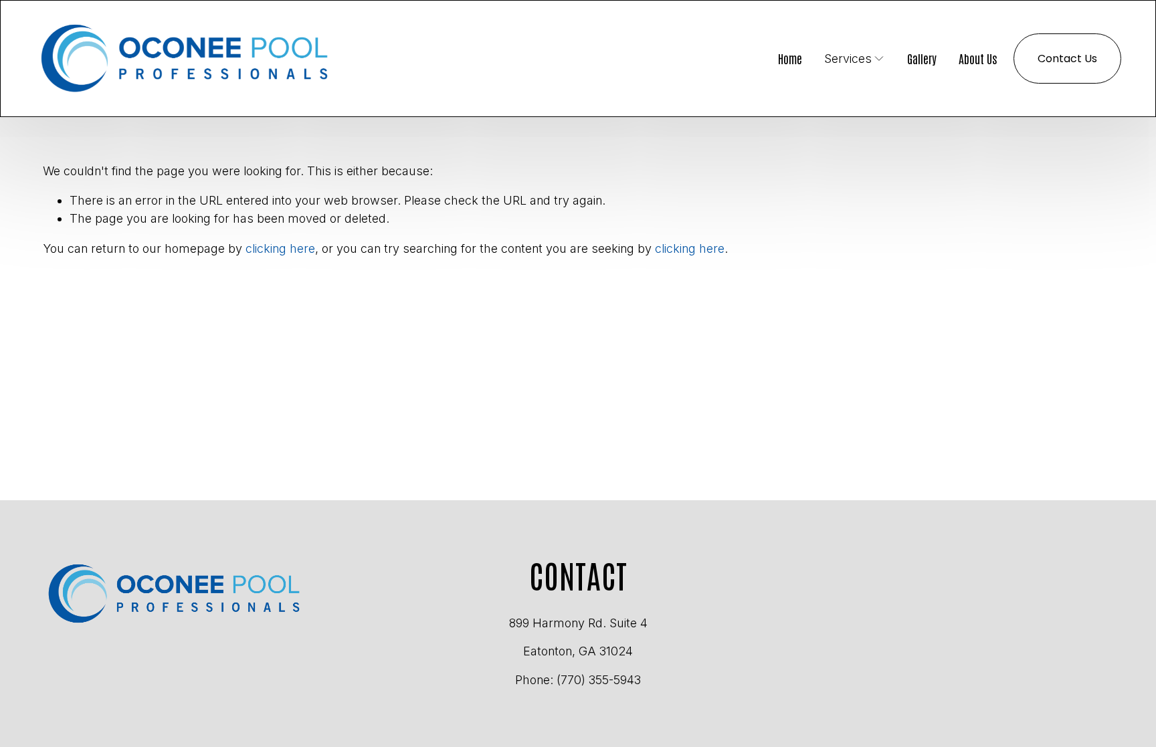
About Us (978, 58)
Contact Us (1067, 58)
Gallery (922, 58)
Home (790, 58)
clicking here (280, 248)
